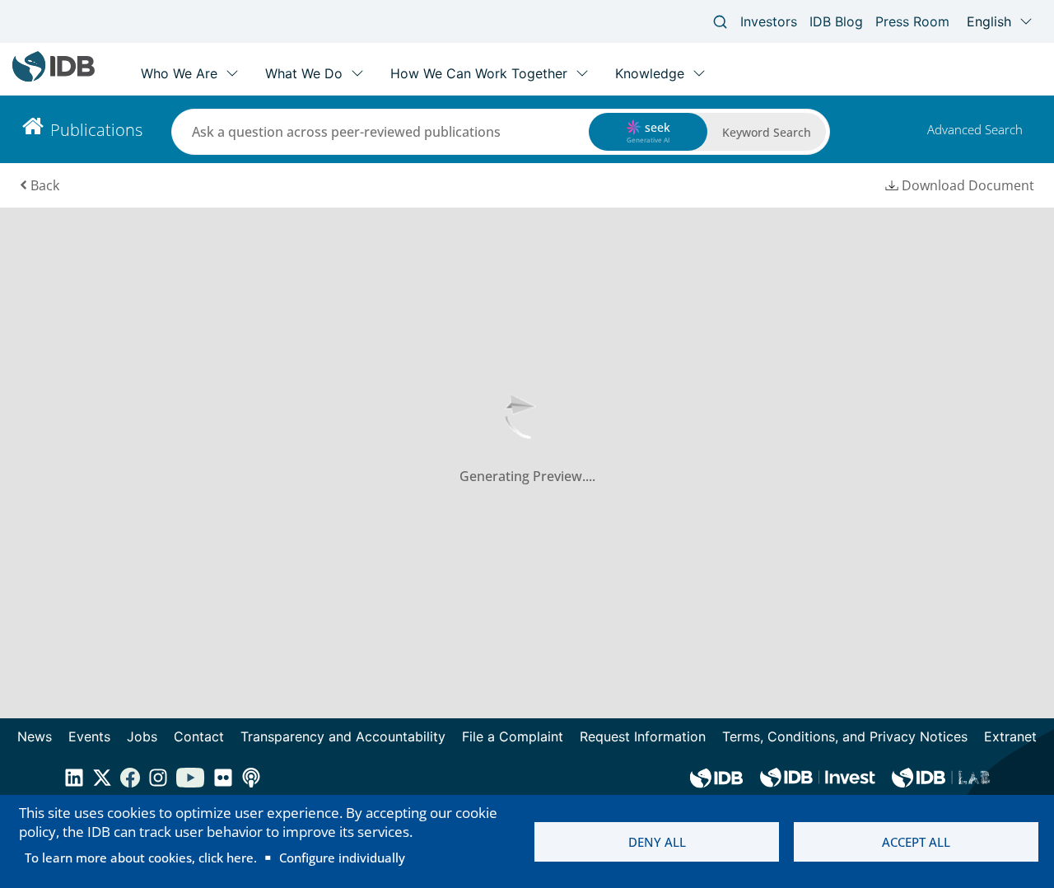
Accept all (916, 842)
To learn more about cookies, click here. (141, 857)
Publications (96, 130)
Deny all (657, 842)
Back (44, 185)
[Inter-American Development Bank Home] (53, 78)
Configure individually (342, 857)
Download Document (968, 185)
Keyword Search (766, 132)
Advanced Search (975, 129)
